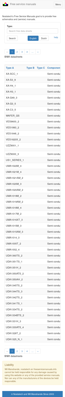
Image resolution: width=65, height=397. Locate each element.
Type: (10, 26)
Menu (59, 5)
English (33, 38)
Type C (41, 67)
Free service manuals (22, 4)
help (56, 37)
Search (12, 38)
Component (54, 67)
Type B (30, 67)
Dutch (44, 38)
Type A (10, 67)
